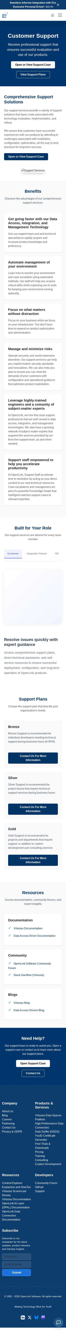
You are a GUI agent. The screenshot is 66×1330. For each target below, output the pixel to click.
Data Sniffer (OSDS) (47, 1131)
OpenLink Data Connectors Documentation (11, 1215)
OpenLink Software (30, 1296)
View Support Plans (33, 74)
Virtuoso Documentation (28, 928)
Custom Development (48, 1164)
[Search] (52, 15)
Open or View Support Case (33, 64)
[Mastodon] (43, 1317)
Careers (7, 1119)
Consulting (41, 1160)
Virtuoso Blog (22, 1002)
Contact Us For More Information (33, 758)
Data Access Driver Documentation (35, 935)
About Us (7, 1111)
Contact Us (33, 1073)
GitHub (39, 1187)
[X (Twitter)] (30, 1317)
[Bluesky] (36, 1317)
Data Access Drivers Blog (29, 1010)
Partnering (8, 1123)
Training (40, 1156)
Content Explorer (12, 1183)
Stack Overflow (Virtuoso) (29, 975)
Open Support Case (33, 1063)
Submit (16, 1272)
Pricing (39, 1151)
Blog (5, 1115)
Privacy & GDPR (12, 1131)
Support (40, 1191)
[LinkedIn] (23, 1317)
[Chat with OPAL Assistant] (58, 1322)
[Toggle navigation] (60, 15)
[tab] (13, 553)
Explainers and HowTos (16, 1187)
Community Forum (46, 1183)
